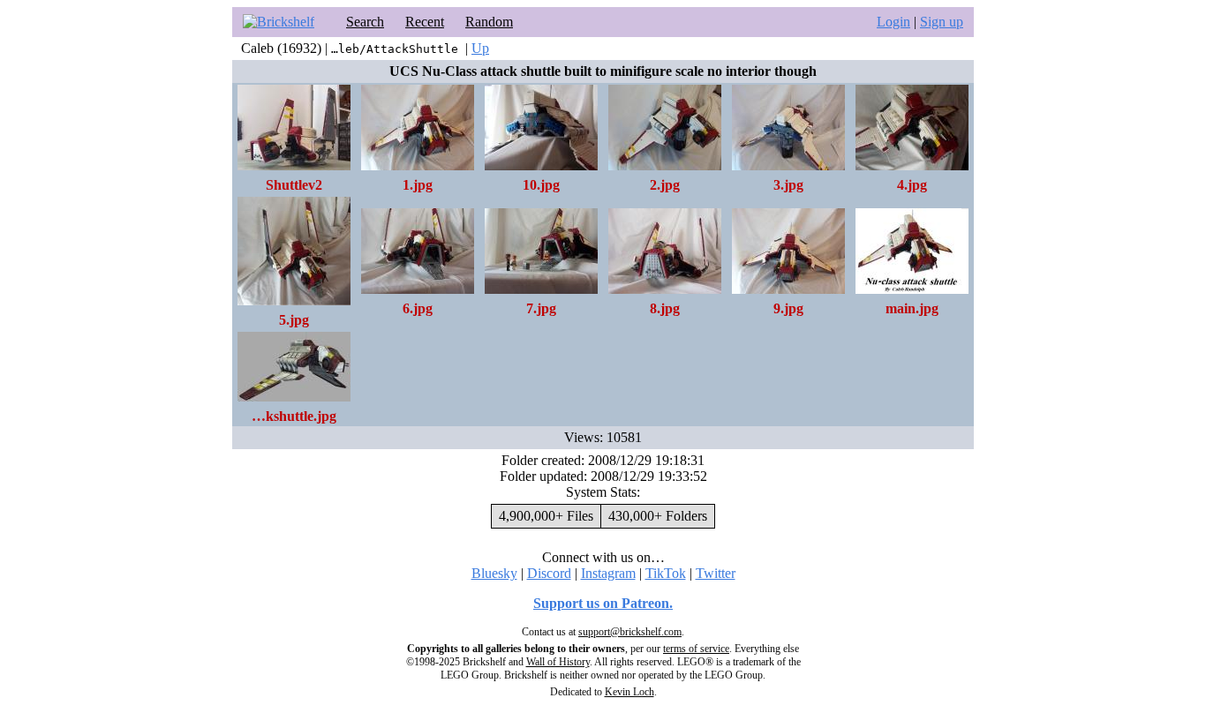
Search (365, 21)
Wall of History (558, 662)
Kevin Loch (629, 692)
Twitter (715, 573)
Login (893, 21)
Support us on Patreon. (603, 603)
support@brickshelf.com (630, 632)
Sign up (941, 21)
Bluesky (494, 573)
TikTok (665, 573)
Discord (549, 573)
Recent (424, 21)
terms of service (696, 648)
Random (489, 21)
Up (480, 48)
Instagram (608, 573)
